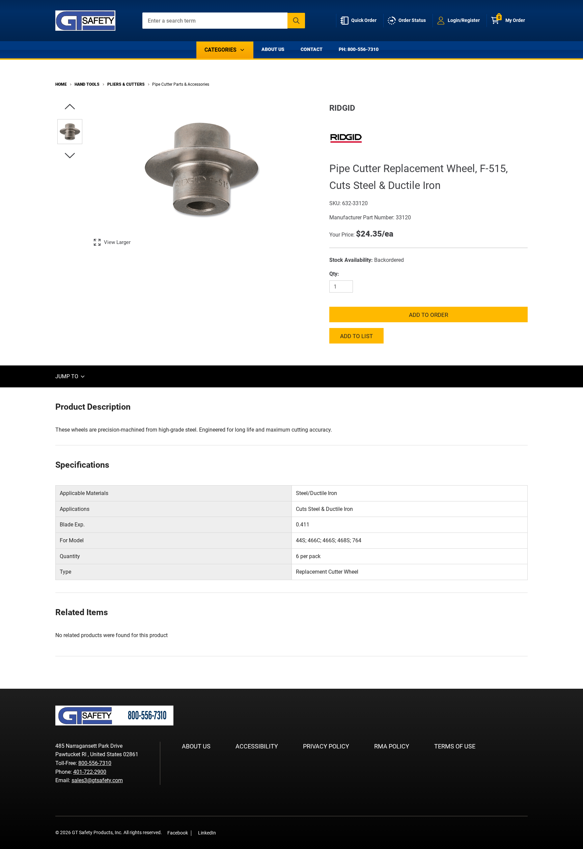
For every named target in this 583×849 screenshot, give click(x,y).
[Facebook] (224, 832)
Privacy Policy (326, 746)
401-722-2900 (89, 772)
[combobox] (223, 20)
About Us (272, 49)
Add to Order (428, 314)
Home (61, 84)
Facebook (177, 833)
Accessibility (256, 746)
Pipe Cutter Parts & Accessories (180, 84)
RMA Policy (391, 746)
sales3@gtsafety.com (97, 780)
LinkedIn (207, 833)
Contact (312, 49)
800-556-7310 (94, 763)
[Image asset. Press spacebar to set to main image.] (69, 131)
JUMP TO (67, 376)
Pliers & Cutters (126, 84)
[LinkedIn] (234, 832)
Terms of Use (454, 746)
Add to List (356, 336)
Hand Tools (87, 84)
